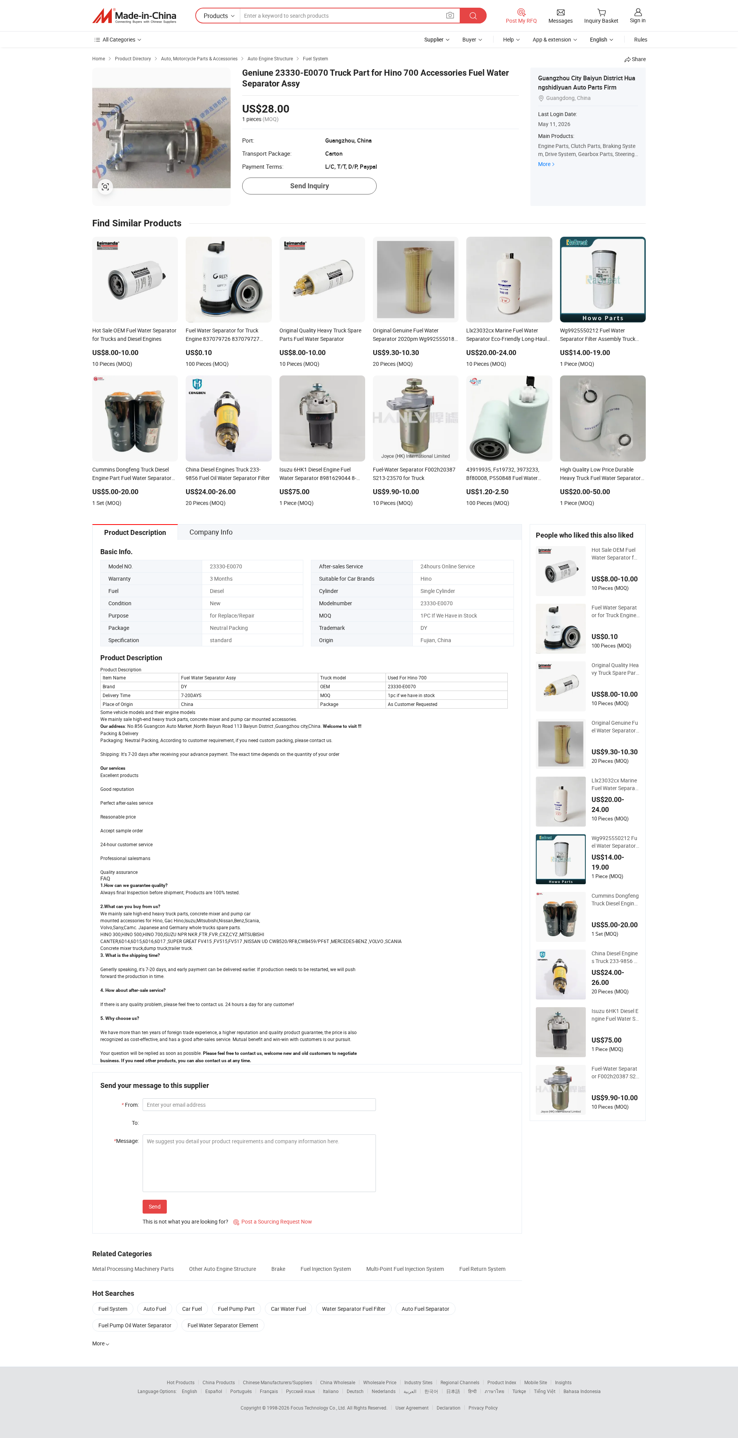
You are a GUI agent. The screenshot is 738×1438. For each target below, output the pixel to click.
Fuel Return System (482, 1268)
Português (241, 1391)
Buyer (469, 39)
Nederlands (384, 1391)
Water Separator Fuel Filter (354, 1308)
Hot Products (180, 1382)
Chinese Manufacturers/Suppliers (277, 1382)
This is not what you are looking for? (185, 1221)
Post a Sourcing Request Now (272, 1221)
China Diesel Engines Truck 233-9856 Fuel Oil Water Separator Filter (615, 957)
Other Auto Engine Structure (222, 1268)
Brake (278, 1268)
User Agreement (412, 1408)
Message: (126, 1140)
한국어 (431, 1391)
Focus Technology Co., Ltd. (319, 1408)
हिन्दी (472, 1391)
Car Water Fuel (288, 1308)
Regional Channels (459, 1382)
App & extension (552, 39)
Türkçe (519, 1391)
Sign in (638, 20)
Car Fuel (192, 1308)
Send (155, 1206)
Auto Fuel (154, 1308)
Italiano (331, 1391)
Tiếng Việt (544, 1391)
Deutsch (355, 1391)
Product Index (501, 1382)
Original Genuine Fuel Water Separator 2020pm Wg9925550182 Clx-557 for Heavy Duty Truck (615, 726)
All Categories (119, 39)
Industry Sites (418, 1382)
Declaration (448, 1408)
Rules (640, 39)
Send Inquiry (309, 186)
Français (269, 1391)
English (189, 1391)
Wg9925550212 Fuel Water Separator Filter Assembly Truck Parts (615, 842)
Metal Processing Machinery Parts (133, 1268)
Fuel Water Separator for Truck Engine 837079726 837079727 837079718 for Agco (615, 611)
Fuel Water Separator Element (223, 1325)
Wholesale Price (379, 1382)
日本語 (453, 1391)
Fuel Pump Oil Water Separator (134, 1325)
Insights (563, 1382)
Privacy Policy (483, 1408)
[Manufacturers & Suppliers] (134, 16)
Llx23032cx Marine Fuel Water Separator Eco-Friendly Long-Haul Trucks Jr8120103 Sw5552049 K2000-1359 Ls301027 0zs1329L (616, 784)
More (544, 164)
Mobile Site (535, 1382)
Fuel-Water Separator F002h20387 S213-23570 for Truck (615, 1072)
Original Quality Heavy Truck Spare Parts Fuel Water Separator (615, 669)
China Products (219, 1382)
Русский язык (300, 1391)
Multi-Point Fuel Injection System (405, 1268)
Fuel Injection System (326, 1268)
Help (508, 39)
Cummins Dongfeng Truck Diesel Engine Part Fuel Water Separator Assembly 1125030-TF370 (615, 899)
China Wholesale (337, 1382)
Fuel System (112, 1308)
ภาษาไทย (494, 1391)
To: (135, 1122)
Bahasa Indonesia (582, 1391)
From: (130, 1104)
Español (213, 1391)
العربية (410, 1391)
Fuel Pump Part (236, 1308)
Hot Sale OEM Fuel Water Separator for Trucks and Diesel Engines (615, 553)
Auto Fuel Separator (425, 1308)
